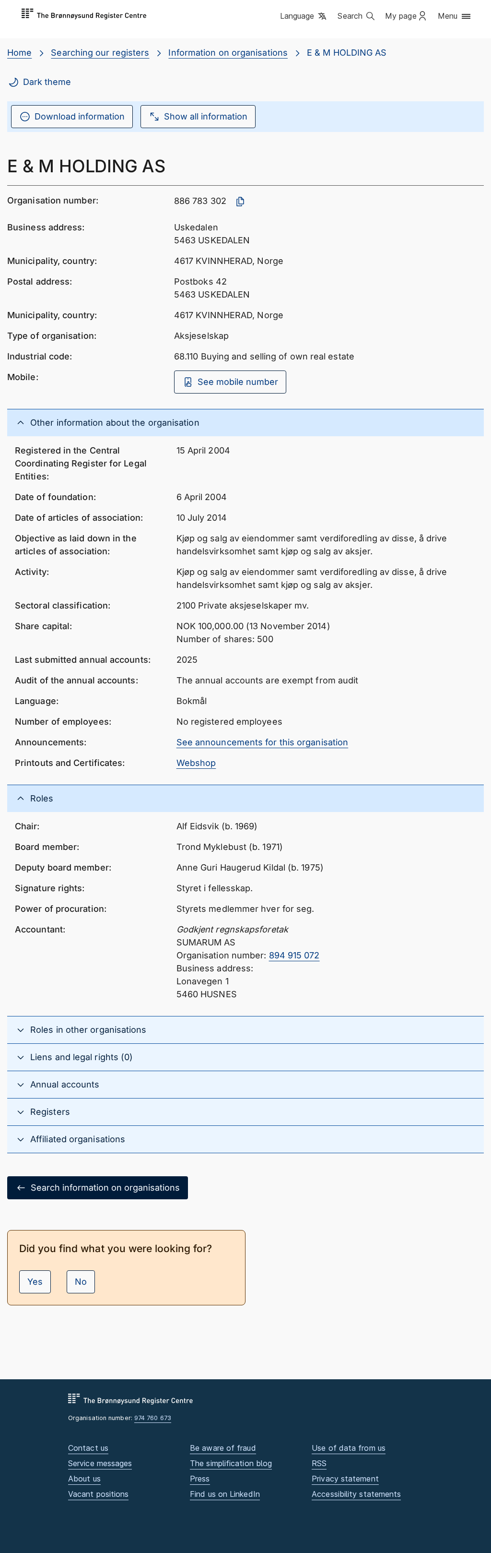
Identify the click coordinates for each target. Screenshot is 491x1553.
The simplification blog (231, 1463)
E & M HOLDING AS (346, 53)
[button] (304, 16)
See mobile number (238, 382)
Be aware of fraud (223, 1448)
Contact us (88, 1448)
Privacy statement (345, 1478)
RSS (319, 1463)
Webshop (196, 763)
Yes (35, 1282)
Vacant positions (98, 1494)
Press (200, 1478)
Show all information (205, 116)
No (81, 1282)
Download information (80, 116)
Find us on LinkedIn (225, 1494)
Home (19, 53)
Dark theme (47, 82)
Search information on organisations (105, 1188)
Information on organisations (228, 53)
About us (84, 1478)
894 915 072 (294, 955)
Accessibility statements (356, 1494)
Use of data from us (349, 1448)
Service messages (100, 1463)
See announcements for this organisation (262, 742)
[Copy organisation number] (240, 201)
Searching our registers (100, 53)
